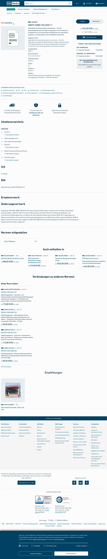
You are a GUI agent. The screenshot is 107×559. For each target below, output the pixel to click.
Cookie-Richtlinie (59, 539)
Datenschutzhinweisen (39, 539)
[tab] (20, 241)
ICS (19, 90)
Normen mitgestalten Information (13, 93)
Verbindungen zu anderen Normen (51, 93)
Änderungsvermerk (48, 90)
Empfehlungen (7, 95)
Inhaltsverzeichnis (8, 90)
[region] (53, 542)
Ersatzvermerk (34, 90)
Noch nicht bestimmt (34, 56)
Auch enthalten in (32, 93)
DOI (24, 90)
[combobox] (52, 3)
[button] (88, 3)
